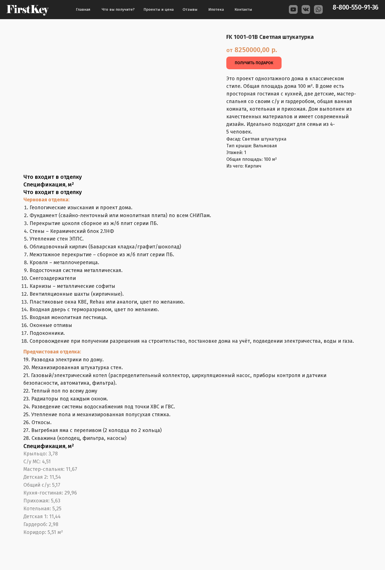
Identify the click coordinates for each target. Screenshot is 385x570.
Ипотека (216, 9)
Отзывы (190, 9)
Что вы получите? (118, 9)
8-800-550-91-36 (355, 7)
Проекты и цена (158, 9)
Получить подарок (254, 63)
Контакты (243, 9)
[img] (27, 10)
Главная (83, 9)
